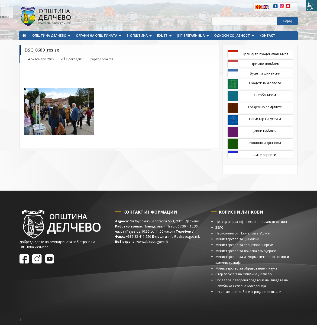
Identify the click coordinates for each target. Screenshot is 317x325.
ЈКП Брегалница (191, 35)
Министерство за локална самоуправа (246, 251)
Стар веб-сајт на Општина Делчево (243, 274)
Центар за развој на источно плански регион (251, 221)
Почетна (24, 35)
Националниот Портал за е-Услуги (242, 233)
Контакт (267, 35)
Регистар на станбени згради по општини (248, 291)
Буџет (162, 35)
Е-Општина (137, 35)
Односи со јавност (232, 35)
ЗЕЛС (219, 227)
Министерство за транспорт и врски (244, 245)
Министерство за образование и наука (246, 268)
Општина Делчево (49, 35)
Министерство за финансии (237, 239)
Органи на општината (96, 35)
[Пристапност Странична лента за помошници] (311, 5)
